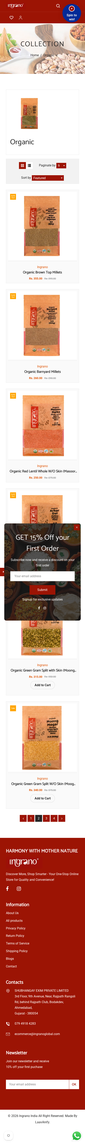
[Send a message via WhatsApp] (77, 1136)
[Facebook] (39, 608)
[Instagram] (45, 608)
